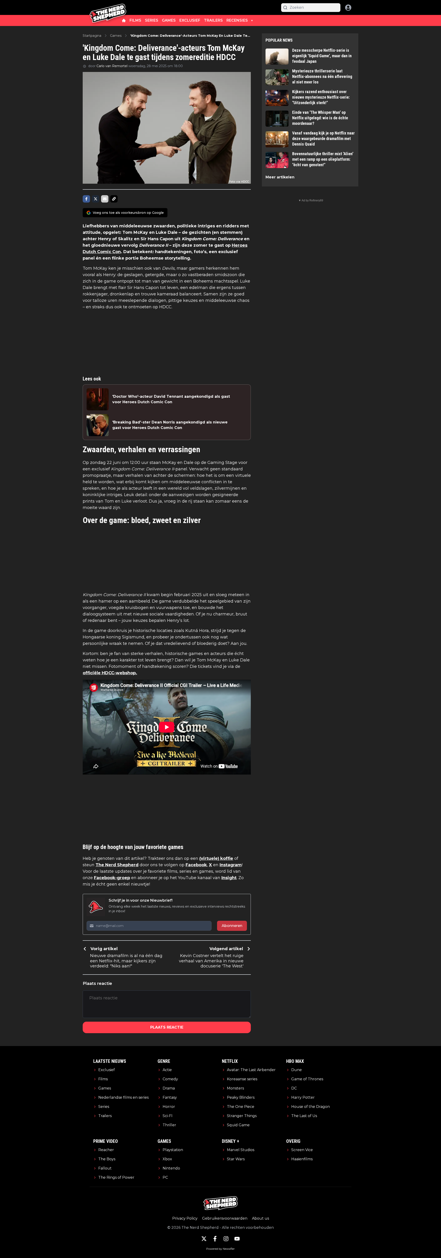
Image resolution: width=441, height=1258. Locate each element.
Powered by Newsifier (220, 1248)
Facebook (196, 864)
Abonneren (232, 925)
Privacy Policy (185, 1218)
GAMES (169, 20)
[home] (124, 20)
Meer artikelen (280, 177)
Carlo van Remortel (111, 66)
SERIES (151, 20)
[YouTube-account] (237, 1238)
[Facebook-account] (215, 1238)
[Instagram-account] (226, 1238)
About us (260, 1218)
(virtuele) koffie (216, 858)
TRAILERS (213, 20)
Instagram (231, 864)
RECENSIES (237, 20)
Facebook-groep (112, 877)
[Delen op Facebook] (86, 199)
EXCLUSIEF (189, 20)
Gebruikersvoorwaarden (224, 1218)
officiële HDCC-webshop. (110, 672)
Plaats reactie (166, 1027)
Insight (229, 877)
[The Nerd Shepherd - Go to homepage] (108, 7)
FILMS (135, 20)
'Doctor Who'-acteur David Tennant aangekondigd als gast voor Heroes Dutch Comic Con (171, 399)
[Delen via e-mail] (104, 199)
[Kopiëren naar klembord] (114, 199)
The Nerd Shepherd (117, 864)
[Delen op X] (95, 199)
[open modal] (348, 7)
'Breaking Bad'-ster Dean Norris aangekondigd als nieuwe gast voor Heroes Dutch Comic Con (170, 425)
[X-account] (204, 1238)
